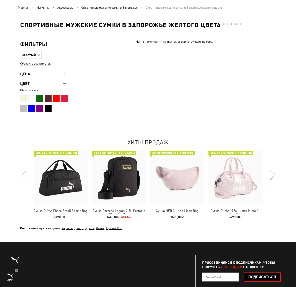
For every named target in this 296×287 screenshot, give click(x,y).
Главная (23, 7)
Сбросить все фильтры (35, 63)
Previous (24, 175)
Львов (100, 228)
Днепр (78, 228)
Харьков (67, 228)
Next (272, 175)
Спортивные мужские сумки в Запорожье (109, 7)
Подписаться (262, 277)
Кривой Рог (114, 228)
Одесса (89, 228)
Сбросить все (29, 90)
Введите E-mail (213, 277)
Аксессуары (65, 7)
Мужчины (42, 7)
